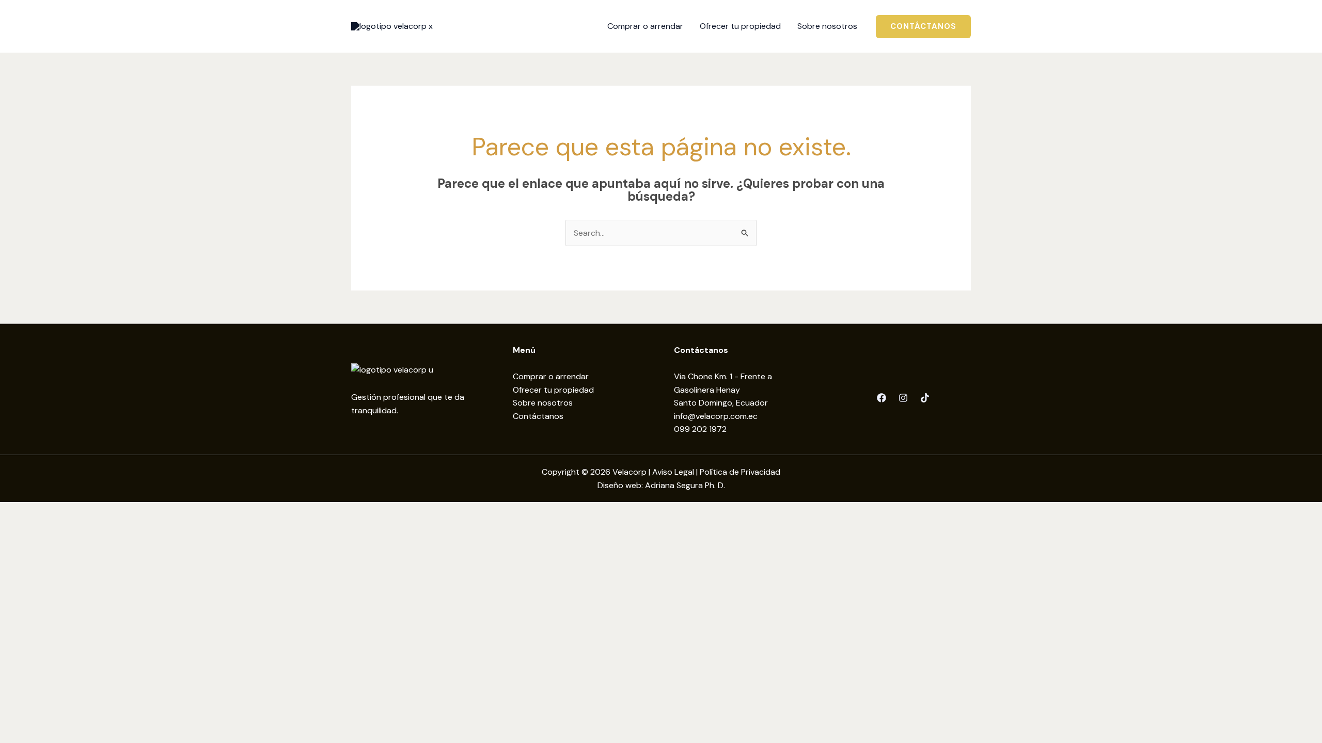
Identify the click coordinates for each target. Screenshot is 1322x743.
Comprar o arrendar (551, 376)
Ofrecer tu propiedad (553, 389)
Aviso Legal (673, 471)
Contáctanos (538, 416)
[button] (923, 26)
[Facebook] (881, 397)
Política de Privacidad (740, 471)
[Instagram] (903, 397)
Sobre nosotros (543, 402)
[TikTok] (925, 397)
